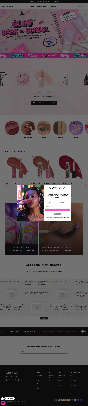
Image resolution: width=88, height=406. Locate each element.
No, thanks (57, 213)
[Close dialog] (69, 186)
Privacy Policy (61, 218)
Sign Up (57, 209)
